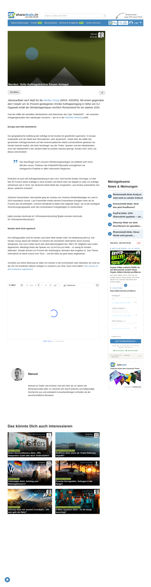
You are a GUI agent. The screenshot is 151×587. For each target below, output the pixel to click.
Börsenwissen (51, 22)
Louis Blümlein (39, 491)
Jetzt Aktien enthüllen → (125, 341)
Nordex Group (52, 100)
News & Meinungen (20, 22)
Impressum (127, 355)
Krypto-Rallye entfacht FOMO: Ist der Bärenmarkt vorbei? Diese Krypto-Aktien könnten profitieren (125, 269)
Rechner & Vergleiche (68, 22)
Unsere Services (93, 22)
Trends (34, 22)
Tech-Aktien (14, 92)
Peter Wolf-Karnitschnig (36, 434)
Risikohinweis (115, 356)
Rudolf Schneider (86, 463)
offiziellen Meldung (74, 117)
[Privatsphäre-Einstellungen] (7, 579)
